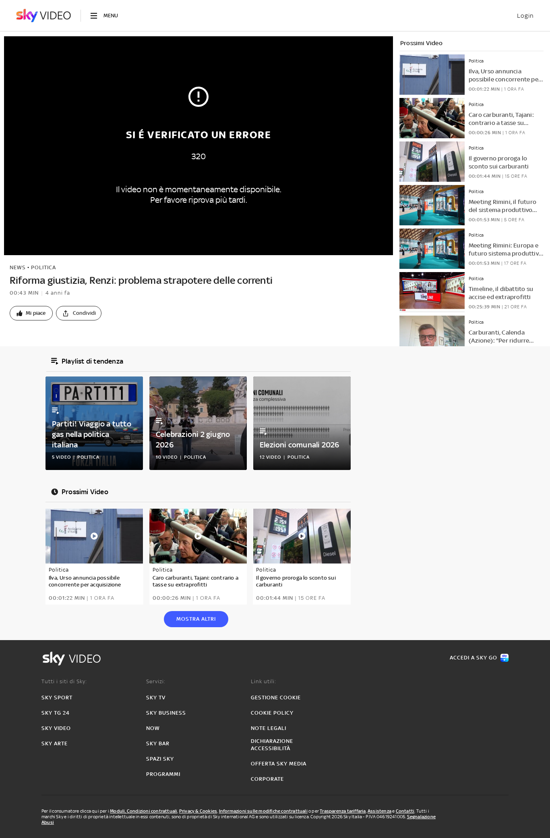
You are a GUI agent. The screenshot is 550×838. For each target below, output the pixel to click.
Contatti (405, 811)
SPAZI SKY (160, 759)
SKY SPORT (56, 698)
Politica (43, 267)
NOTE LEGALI (268, 728)
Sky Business (166, 713)
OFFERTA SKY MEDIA (278, 764)
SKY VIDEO (56, 728)
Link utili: (263, 681)
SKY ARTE (54, 743)
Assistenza (379, 811)
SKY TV (155, 698)
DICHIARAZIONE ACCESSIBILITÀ (272, 744)
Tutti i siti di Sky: (64, 681)
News (18, 267)
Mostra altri (196, 619)
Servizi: (155, 681)
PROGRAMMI (163, 774)
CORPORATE (267, 779)
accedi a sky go (473, 658)
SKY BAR (158, 743)
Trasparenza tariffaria (343, 811)
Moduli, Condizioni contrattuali (143, 811)
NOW (153, 728)
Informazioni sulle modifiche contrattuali (263, 811)
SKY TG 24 (55, 713)
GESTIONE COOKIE (276, 698)
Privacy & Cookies (198, 811)
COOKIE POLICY (272, 713)
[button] (31, 313)
